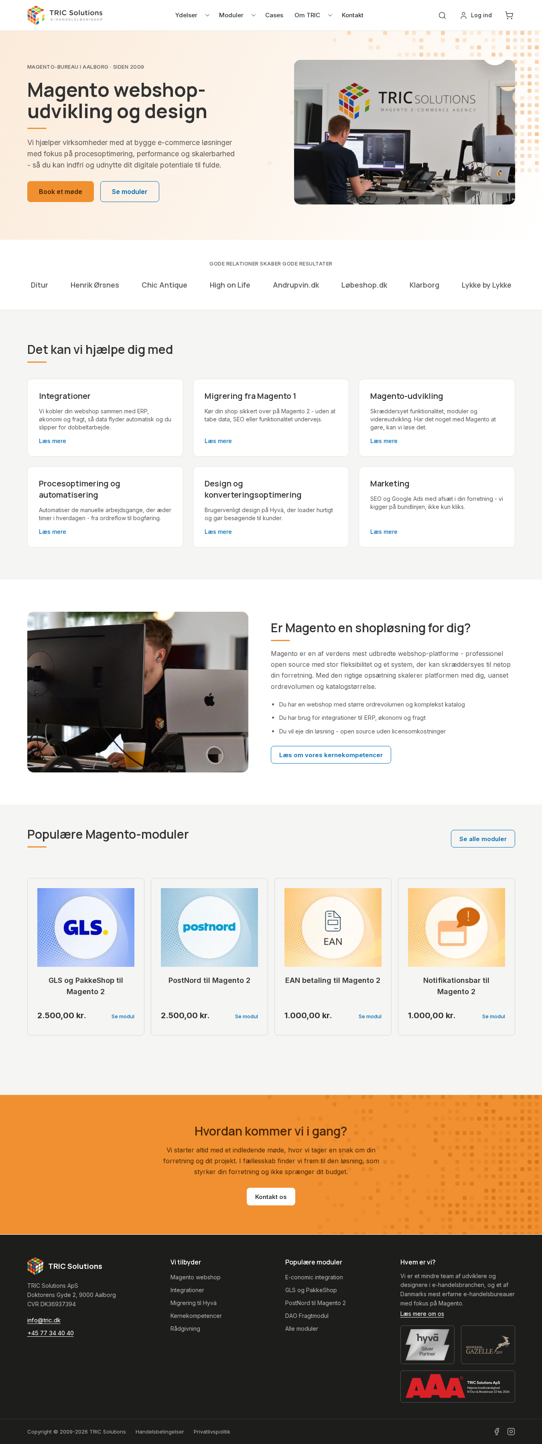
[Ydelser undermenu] (207, 15)
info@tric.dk (44, 1320)
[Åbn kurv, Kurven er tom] (509, 15)
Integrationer (187, 1290)
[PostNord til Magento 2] (209, 927)
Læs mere (52, 440)
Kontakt (352, 15)
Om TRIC (307, 15)
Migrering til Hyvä (194, 1302)
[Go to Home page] (65, 15)
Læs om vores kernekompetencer (331, 755)
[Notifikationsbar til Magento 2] (456, 927)
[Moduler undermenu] (253, 15)
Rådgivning (185, 1328)
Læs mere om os (422, 1313)
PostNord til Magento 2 (209, 980)
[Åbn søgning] (442, 15)
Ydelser (186, 15)
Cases (274, 15)
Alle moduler (301, 1328)
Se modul (123, 1016)
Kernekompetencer (196, 1315)
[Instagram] (511, 1432)
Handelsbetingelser (160, 1431)
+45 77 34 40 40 (50, 1333)
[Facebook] (497, 1432)
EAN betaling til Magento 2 (332, 980)
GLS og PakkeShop (311, 1290)
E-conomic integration (314, 1277)
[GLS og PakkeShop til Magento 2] (85, 927)
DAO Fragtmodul (307, 1315)
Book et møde (60, 192)
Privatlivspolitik (212, 1431)
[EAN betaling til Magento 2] (333, 927)
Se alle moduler (483, 839)
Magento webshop (196, 1277)
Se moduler (130, 192)
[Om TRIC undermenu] (330, 15)
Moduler (231, 15)
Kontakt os (271, 1197)
